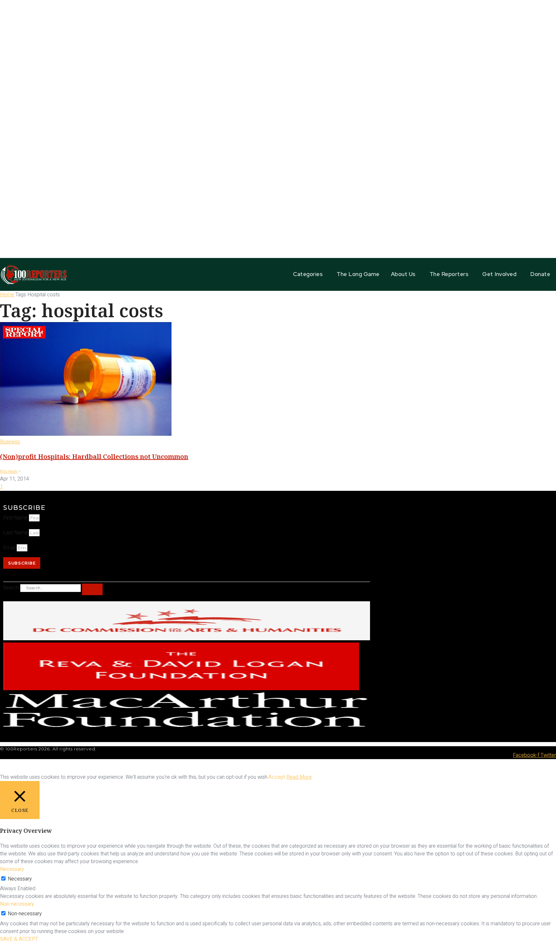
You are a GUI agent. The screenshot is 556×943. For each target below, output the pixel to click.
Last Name (16, 533)
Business (10, 442)
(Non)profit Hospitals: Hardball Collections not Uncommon (94, 456)
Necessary (20, 879)
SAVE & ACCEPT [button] (19, 939)
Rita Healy (9, 471)
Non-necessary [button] (17, 904)
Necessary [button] (12, 869)
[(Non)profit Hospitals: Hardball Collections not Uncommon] (85, 434)
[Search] (92, 589)
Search (11, 588)
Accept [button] (276, 777)
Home (7, 295)
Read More (299, 777)
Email (10, 548)
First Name (16, 518)
